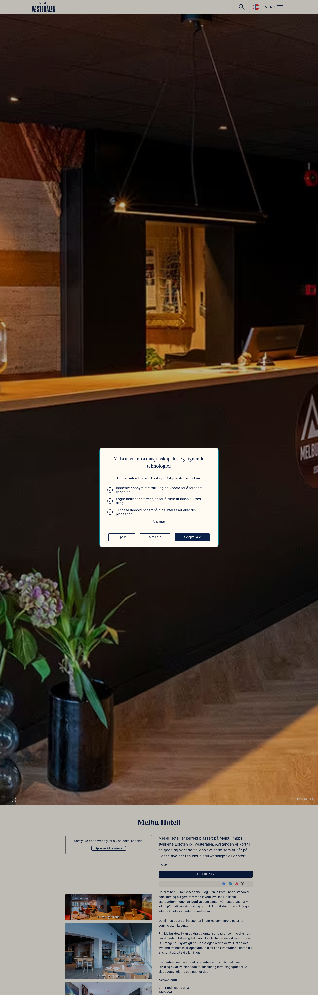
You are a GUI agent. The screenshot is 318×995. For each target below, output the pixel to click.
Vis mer (159, 521)
